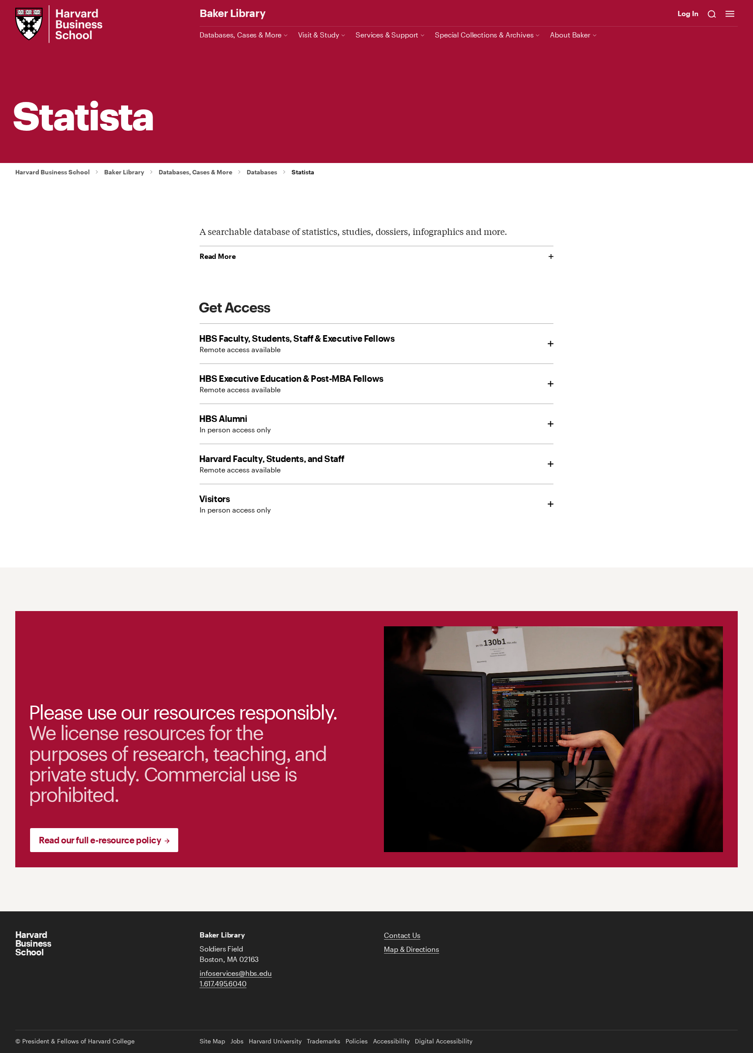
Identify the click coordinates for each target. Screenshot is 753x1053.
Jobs (237, 1041)
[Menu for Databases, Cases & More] (286, 35)
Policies (357, 1041)
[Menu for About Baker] (595, 35)
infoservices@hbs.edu (236, 973)
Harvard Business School (52, 172)
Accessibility (391, 1041)
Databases (262, 172)
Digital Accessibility (443, 1041)
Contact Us (402, 935)
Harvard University (275, 1041)
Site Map (212, 1041)
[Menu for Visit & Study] (343, 35)
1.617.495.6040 (223, 983)
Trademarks (323, 1041)
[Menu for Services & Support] (422, 35)
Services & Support (387, 35)
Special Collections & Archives (484, 35)
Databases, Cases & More (241, 35)
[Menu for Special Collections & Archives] (537, 35)
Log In (688, 13)
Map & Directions (411, 949)
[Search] (712, 13)
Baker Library (233, 13)
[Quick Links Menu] (730, 13)
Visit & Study (318, 35)
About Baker (570, 35)
